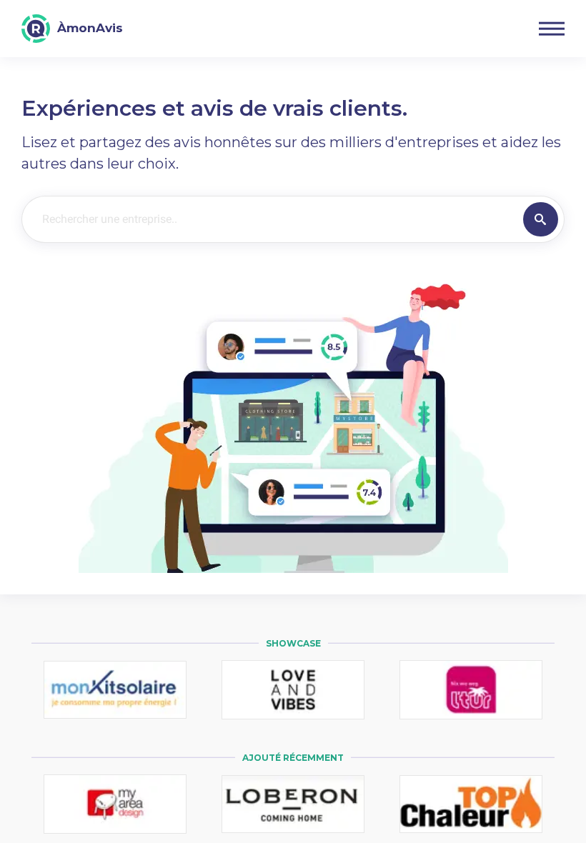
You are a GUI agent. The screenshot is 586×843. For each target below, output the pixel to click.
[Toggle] (552, 28)
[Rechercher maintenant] (540, 219)
